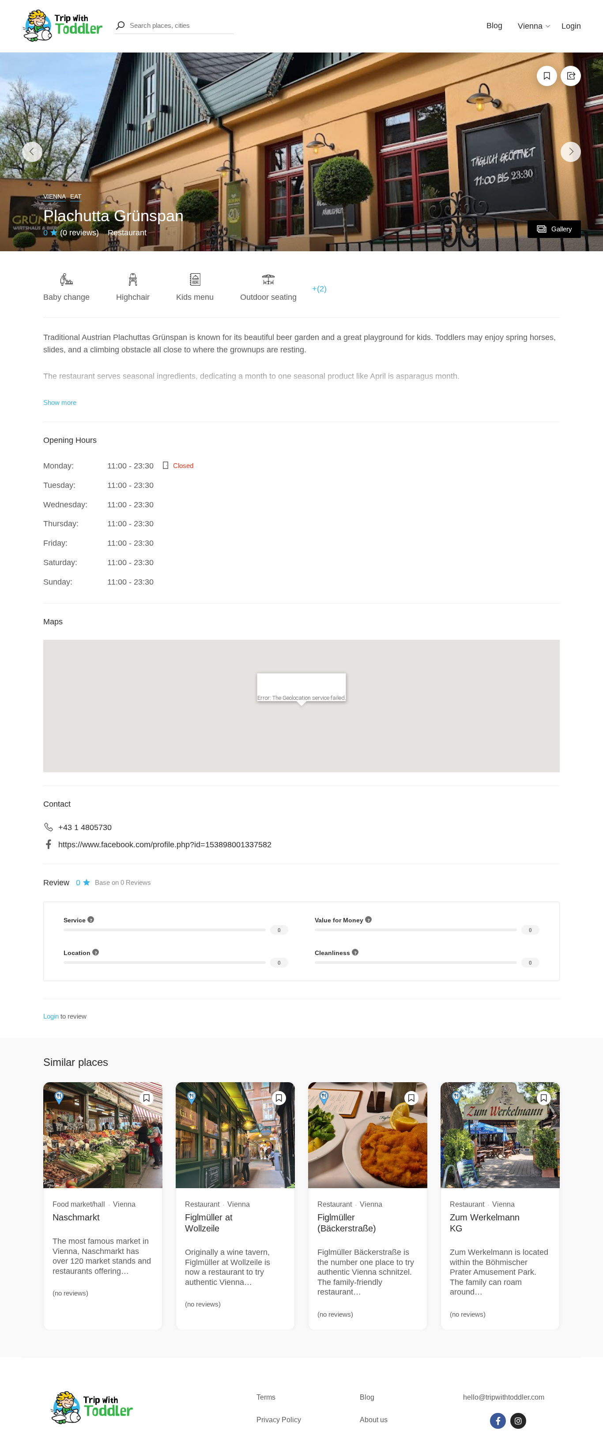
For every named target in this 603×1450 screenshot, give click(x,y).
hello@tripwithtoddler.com (503, 1397)
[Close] (335, 684)
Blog (494, 25)
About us (374, 1420)
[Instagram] (518, 1421)
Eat (76, 196)
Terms (266, 1397)
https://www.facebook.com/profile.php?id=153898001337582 (164, 844)
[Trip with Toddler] (63, 25)
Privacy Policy (278, 1420)
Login (571, 26)
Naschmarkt (76, 1217)
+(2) (319, 288)
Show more (59, 402)
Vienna (54, 196)
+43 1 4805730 (85, 827)
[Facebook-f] (498, 1421)
